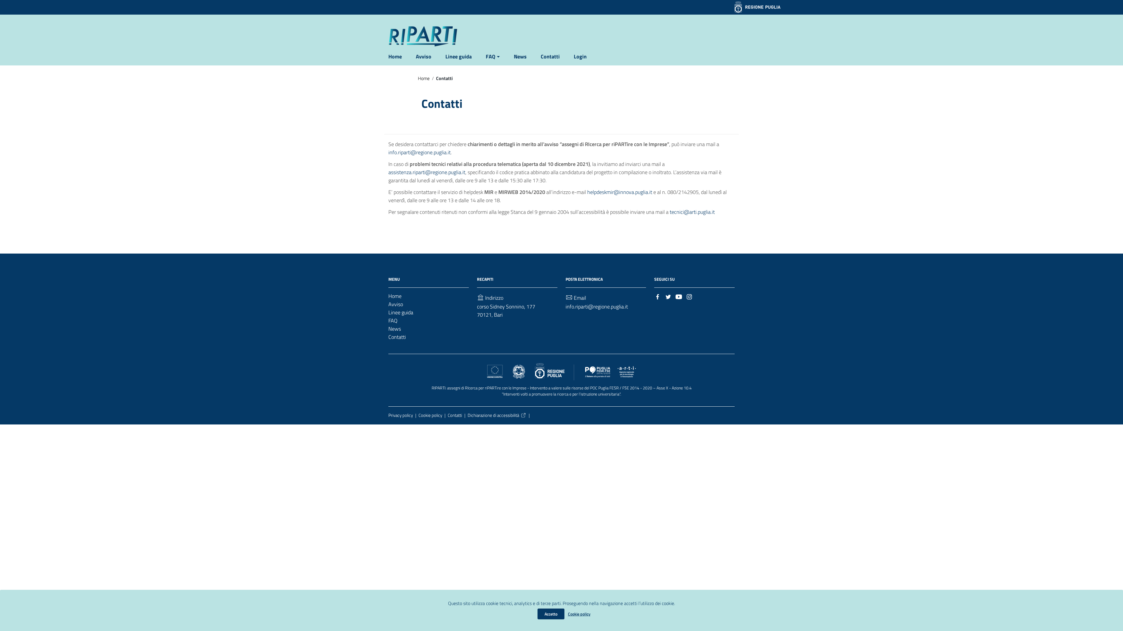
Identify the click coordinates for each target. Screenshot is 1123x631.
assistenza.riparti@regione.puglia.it (426, 172)
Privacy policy (400, 415)
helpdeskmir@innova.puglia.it (619, 192)
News (520, 56)
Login (580, 56)
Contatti (550, 56)
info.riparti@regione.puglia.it (419, 152)
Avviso (423, 56)
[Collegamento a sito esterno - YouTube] (678, 296)
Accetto (551, 614)
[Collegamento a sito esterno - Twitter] (668, 296)
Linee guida (458, 56)
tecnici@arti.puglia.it (692, 212)
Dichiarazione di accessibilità (493, 415)
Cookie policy (579, 614)
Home (395, 56)
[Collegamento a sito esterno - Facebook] (657, 296)
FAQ (490, 56)
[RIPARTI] (422, 36)
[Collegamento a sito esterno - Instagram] (689, 296)
